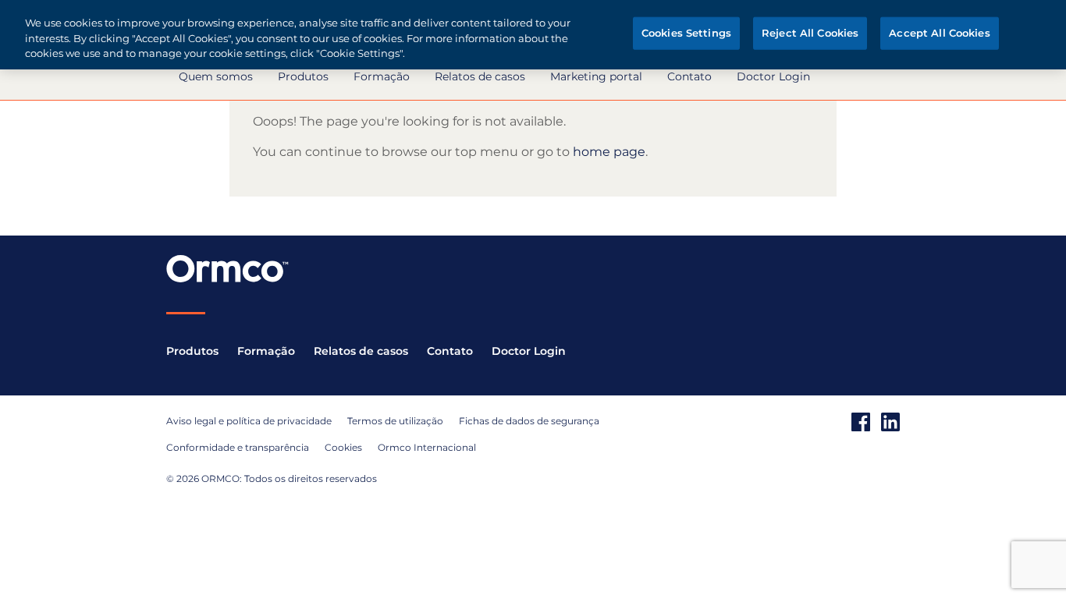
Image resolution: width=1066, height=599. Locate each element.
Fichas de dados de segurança (529, 421)
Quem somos (216, 76)
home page (609, 151)
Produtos (303, 76)
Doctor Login (773, 76)
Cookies (343, 447)
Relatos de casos (480, 76)
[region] (533, 34)
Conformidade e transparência (237, 447)
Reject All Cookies (810, 33)
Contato (689, 76)
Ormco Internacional (427, 447)
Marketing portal (596, 76)
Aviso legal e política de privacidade (249, 421)
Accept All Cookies (939, 33)
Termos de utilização (395, 421)
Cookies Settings (686, 33)
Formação (382, 76)
